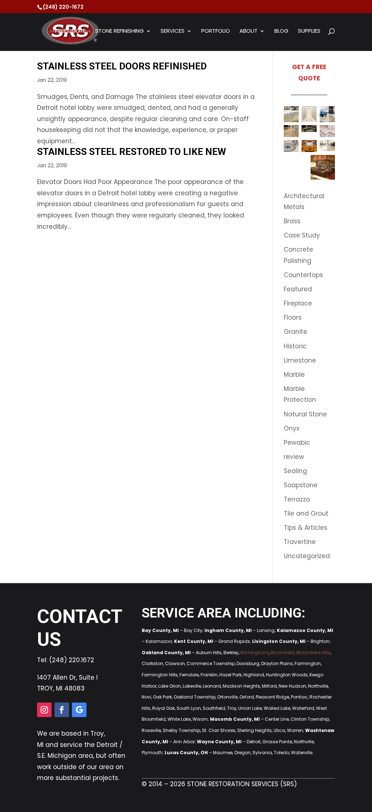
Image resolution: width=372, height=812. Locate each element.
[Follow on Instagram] (44, 710)
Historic (295, 346)
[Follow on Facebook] (61, 710)
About (248, 31)
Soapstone (301, 485)
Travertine (300, 541)
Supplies (309, 31)
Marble (294, 374)
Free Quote (70, 31)
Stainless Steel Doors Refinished (122, 66)
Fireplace (298, 303)
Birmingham (254, 652)
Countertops (303, 275)
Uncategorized (307, 556)
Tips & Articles (305, 527)
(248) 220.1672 (71, 660)
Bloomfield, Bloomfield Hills (300, 652)
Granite (295, 331)
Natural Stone (305, 414)
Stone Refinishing (119, 31)
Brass (292, 221)
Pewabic (297, 442)
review (294, 456)
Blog (281, 31)
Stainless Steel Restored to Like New (131, 151)
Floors (293, 317)
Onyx (291, 428)
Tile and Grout (306, 513)
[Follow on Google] (79, 710)
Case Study (302, 235)
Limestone (300, 360)
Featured (298, 289)
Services (173, 31)
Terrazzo (297, 499)
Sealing (295, 471)
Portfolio (215, 31)
